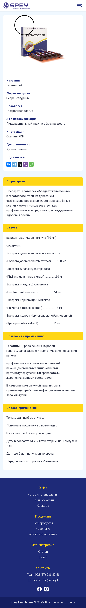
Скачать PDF (15, 136)
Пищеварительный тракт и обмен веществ (35, 123)
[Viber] (25, 164)
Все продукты (43, 523)
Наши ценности (43, 500)
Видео (43, 557)
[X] (20, 164)
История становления (43, 494)
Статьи (43, 551)
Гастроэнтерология (19, 111)
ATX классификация (43, 534)
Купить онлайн (16, 149)
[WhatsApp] (31, 164)
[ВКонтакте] (8, 164)
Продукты (43, 516)
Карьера (43, 506)
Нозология (43, 529)
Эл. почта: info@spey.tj (43, 580)
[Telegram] (14, 164)
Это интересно (43, 545)
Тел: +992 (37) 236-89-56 (43, 574)
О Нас (43, 488)
